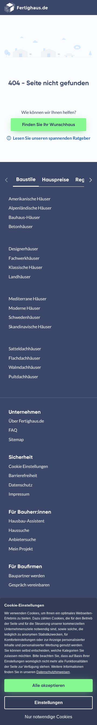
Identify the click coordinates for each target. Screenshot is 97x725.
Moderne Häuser (24, 308)
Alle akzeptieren (48, 685)
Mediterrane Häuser (27, 298)
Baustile (26, 179)
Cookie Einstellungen (28, 466)
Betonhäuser (21, 226)
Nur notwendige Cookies (48, 717)
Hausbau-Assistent (26, 520)
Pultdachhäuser (23, 376)
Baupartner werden (27, 575)
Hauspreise (55, 179)
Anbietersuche (22, 539)
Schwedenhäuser (24, 317)
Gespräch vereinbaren (29, 584)
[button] (8, 179)
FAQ (13, 429)
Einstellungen (48, 702)
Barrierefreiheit (23, 475)
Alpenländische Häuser (30, 207)
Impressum (19, 493)
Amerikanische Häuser (29, 198)
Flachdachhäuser (24, 357)
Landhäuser (19, 276)
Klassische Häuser (25, 267)
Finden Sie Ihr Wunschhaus (48, 124)
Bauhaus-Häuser (24, 217)
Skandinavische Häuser (30, 326)
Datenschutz (20, 484)
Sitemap (16, 439)
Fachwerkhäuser (24, 258)
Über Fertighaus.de (26, 420)
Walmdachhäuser (25, 367)
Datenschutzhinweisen (53, 672)
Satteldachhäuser (25, 348)
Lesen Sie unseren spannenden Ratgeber (51, 137)
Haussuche (19, 530)
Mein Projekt (21, 548)
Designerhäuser (23, 248)
